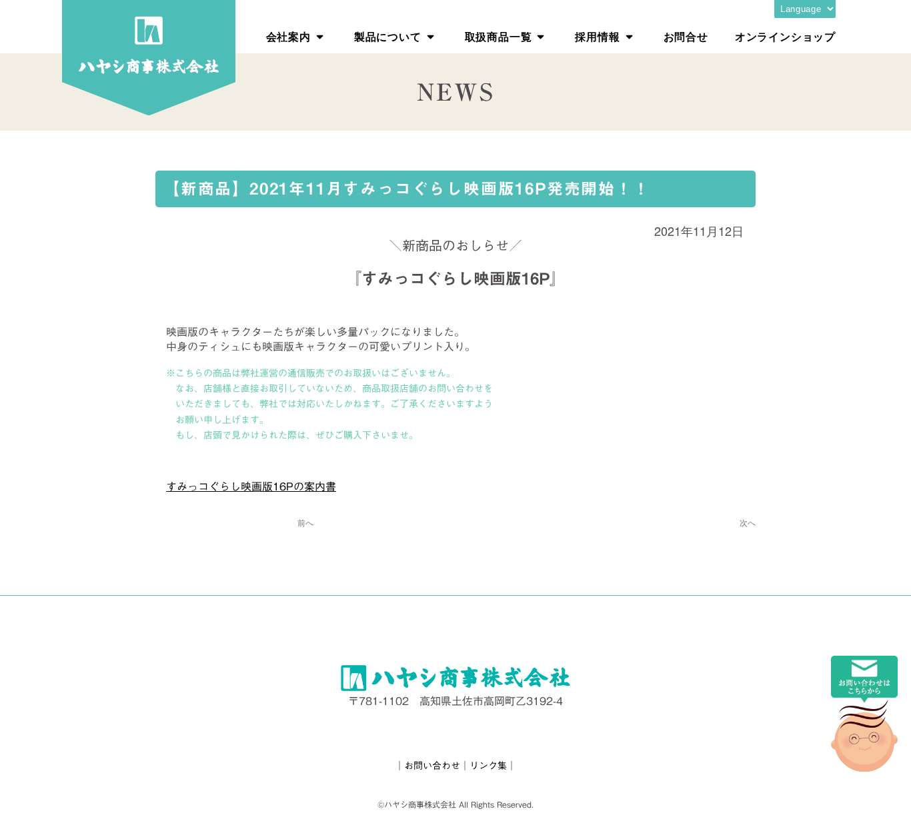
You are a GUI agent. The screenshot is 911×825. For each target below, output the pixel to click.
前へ (305, 522)
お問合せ (686, 36)
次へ (748, 522)
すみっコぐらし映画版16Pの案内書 (251, 486)
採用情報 (597, 36)
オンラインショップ (785, 36)
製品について (387, 36)
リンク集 (488, 765)
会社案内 (288, 36)
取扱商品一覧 (498, 36)
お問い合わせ (432, 765)
